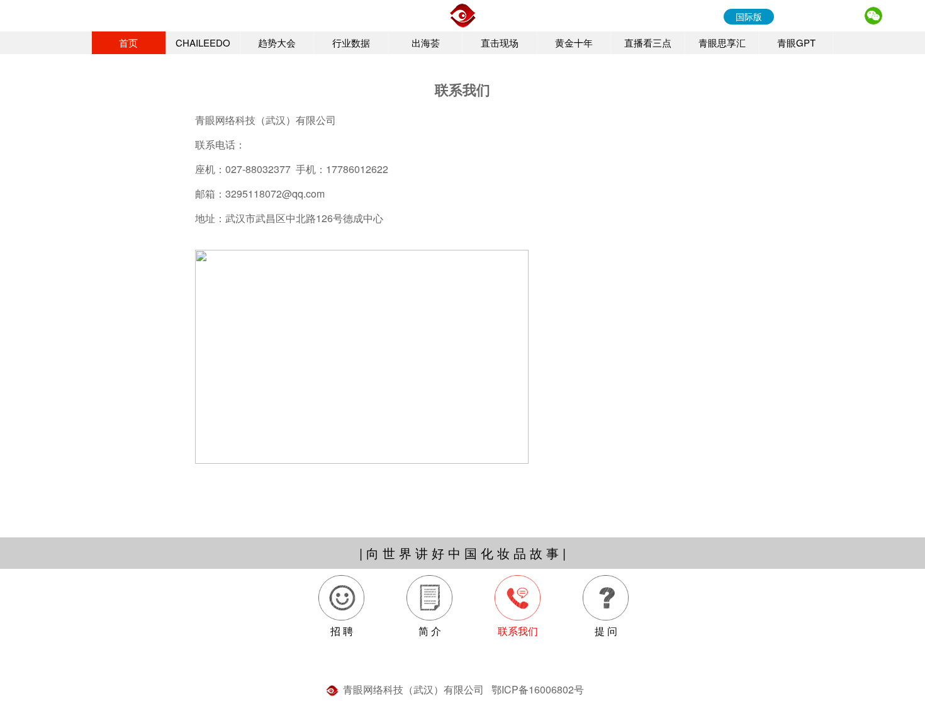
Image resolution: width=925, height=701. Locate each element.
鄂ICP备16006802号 (537, 689)
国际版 (749, 16)
